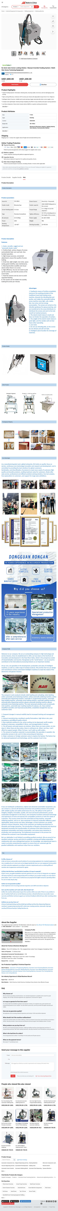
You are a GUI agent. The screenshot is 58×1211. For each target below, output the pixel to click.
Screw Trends (32, 1191)
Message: (7, 1063)
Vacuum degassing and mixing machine (8, 1165)
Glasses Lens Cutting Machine (9, 973)
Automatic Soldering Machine (22, 1168)
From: (8, 1055)
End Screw (5, 1191)
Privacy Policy (52, 1207)
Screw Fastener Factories (9, 1187)
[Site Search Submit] (36, 6)
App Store (5, 1201)
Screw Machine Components (35, 1187)
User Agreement (37, 1207)
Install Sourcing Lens (9, 1203)
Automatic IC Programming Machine (19, 967)
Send (13, 1076)
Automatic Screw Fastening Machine (38, 967)
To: (9, 1059)
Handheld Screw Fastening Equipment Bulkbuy (14, 1195)
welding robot (32, 1165)
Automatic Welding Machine (22, 969)
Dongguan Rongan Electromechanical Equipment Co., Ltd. (18, 72)
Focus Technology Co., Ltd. (18, 1207)
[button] (2, 2)
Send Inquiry (14, 84)
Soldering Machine (39, 11)
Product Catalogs (23, 1159)
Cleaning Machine (33, 1163)
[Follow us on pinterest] (55, 1201)
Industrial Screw (21, 1187)
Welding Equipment (29, 11)
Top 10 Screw (23, 1191)
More (3, 1197)
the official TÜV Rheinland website (45, 925)
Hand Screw (13, 1191)
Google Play (14, 1201)
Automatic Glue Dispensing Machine (37, 1168)
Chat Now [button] (44, 84)
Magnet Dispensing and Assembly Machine (22, 1163)
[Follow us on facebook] (47, 1201)
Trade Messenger (25, 1201)
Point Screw (48, 1187)
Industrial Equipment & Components (14, 11)
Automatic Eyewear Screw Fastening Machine (24, 971)
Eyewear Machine (47, 1168)
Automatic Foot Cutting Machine (44, 971)
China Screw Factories (8, 1184)
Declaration (45, 1207)
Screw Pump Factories (21, 1184)
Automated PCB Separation (21, 1165)
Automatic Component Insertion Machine (8, 1163)
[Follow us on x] (49, 1201)
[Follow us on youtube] (53, 1201)
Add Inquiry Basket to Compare (29, 58)
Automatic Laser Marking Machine (38, 969)
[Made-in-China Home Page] (29, 2)
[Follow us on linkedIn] (41, 1203)
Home (3, 11)
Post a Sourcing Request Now (43, 1076)
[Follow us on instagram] (51, 1201)
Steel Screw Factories (35, 1184)
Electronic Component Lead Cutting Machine (49, 1163)
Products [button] (15, 6)
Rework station (46, 1165)
